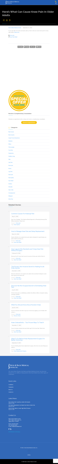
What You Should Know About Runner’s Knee (26, 305)
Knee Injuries (17, 224)
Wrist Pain (10, 199)
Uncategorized (11, 192)
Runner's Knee (17, 315)
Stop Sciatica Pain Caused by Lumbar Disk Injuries (19, 402)
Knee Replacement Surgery (20, 351)
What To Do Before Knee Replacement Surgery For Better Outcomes (28, 339)
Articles (29, 454)
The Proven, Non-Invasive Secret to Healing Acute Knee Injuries (27, 267)
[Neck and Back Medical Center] (30, 2)
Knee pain (12, 35)
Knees (9, 168)
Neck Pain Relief (17, 259)
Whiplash (10, 196)
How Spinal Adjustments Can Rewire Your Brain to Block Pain (21, 405)
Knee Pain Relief (13, 37)
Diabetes (10, 141)
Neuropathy (11, 177)
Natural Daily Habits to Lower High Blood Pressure (19, 408)
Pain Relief (10, 180)
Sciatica (10, 183)
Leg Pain (10, 171)
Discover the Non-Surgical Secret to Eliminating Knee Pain (28, 286)
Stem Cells (10, 189)
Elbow (9, 144)
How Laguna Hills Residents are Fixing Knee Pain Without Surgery (27, 249)
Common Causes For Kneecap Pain (22, 214)
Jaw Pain (10, 162)
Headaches (11, 153)
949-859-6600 (15, 423)
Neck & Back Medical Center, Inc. (30, 447)
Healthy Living (11, 156)
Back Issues (11, 131)
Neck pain (10, 174)
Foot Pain (10, 150)
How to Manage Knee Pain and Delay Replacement (27, 231)
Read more (16, 32)
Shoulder (10, 186)
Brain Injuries (11, 134)
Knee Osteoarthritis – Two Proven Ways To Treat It (27, 322)
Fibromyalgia (11, 147)
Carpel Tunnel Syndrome (14, 137)
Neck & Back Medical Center (14, 27)
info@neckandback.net (17, 426)
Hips (9, 159)
